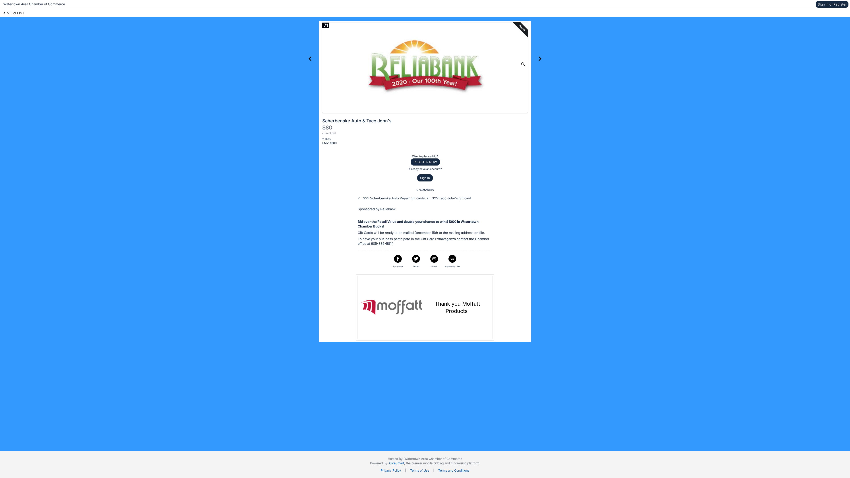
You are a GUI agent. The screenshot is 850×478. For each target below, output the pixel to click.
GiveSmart (396, 463)
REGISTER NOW (425, 162)
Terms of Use (419, 470)
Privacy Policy (391, 470)
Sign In (425, 178)
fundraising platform (465, 463)
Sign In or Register (832, 4)
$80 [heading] (327, 127)
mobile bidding (433, 463)
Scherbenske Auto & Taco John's (357, 120)
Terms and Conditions (453, 470)
